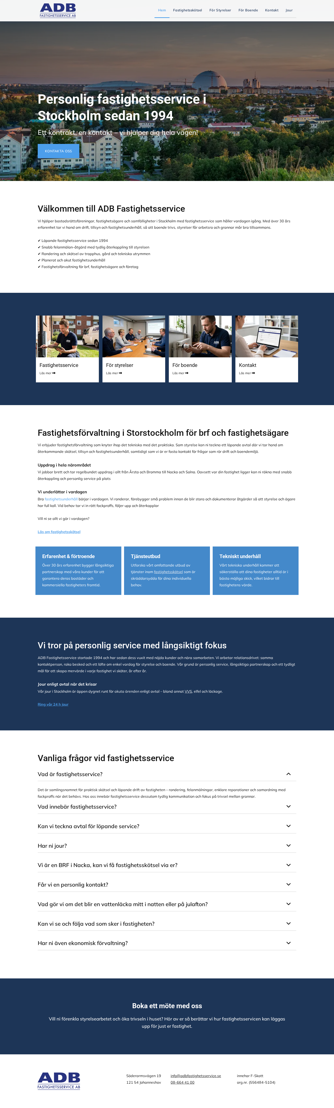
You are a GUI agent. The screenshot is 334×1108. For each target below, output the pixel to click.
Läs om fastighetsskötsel (59, 531)
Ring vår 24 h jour (53, 704)
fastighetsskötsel (168, 571)
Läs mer (45, 373)
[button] (58, 151)
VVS (188, 691)
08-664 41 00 (182, 1082)
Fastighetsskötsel (187, 10)
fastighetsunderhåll (61, 499)
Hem (162, 10)
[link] (288, 774)
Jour (289, 10)
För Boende (248, 10)
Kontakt (271, 10)
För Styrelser (220, 10)
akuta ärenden (127, 691)
